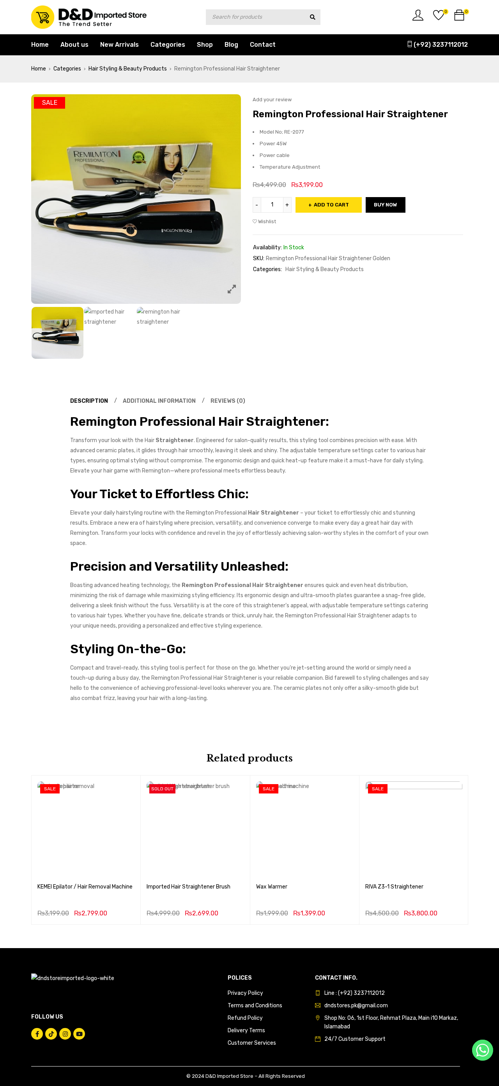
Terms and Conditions (255, 1005)
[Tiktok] (51, 1034)
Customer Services (252, 1043)
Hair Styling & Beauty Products (127, 68)
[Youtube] (79, 1034)
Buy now (86, 867)
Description (89, 401)
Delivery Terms (246, 1030)
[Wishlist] (438, 18)
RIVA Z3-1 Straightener (394, 886)
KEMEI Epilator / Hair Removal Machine (85, 886)
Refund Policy (245, 1018)
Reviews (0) (228, 401)
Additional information (159, 401)
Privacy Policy (245, 993)
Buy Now (385, 205)
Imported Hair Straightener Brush (188, 886)
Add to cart (331, 205)
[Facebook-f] (37, 1034)
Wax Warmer (271, 886)
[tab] (88, 401)
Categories (67, 68)
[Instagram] (65, 1034)
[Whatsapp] (482, 1050)
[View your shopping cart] (459, 18)
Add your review (272, 99)
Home (38, 68)
